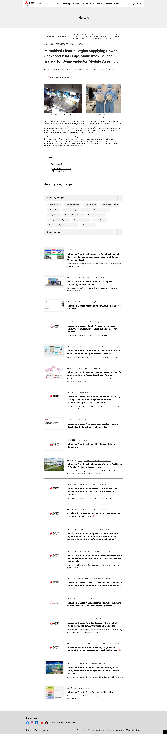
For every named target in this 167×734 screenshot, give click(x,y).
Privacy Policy (82, 730)
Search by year (53, 232)
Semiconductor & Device (96, 215)
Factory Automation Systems (58, 220)
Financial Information (72, 205)
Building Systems (100, 220)
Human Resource (90, 205)
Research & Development (110, 205)
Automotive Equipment (81, 220)
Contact (117, 4)
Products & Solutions (104, 4)
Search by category (55, 198)
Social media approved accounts (63, 723)
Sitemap (102, 730)
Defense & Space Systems (74, 215)
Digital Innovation (88, 225)
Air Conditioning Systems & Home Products (63, 225)
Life (85, 210)
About (56, 4)
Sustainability (65, 4)
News (92, 4)
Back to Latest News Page (56, 36)
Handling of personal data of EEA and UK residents (123, 730)
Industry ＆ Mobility (70, 210)
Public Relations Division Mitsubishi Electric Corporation (63, 170)
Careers (85, 4)
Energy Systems (54, 215)
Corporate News (54, 205)
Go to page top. (165, 732)
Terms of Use (93, 730)
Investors (76, 4)
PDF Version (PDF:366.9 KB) (60, 77)
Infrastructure (53, 210)
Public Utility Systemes (101, 210)
